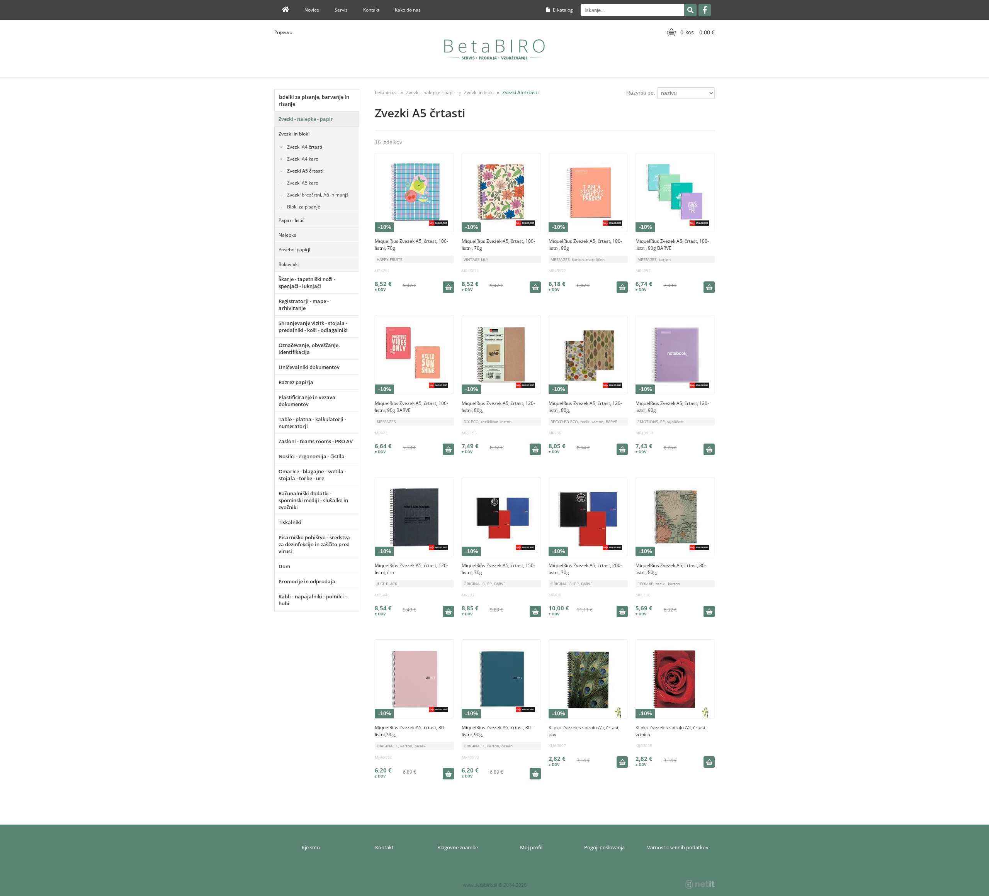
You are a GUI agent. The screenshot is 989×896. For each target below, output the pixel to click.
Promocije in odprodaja (307, 581)
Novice (311, 10)
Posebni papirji (294, 249)
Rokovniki (289, 264)
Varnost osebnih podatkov (678, 847)
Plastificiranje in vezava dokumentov (307, 401)
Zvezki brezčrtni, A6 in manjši (318, 194)
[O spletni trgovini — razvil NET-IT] (700, 884)
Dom (284, 566)
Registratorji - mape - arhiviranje (304, 305)
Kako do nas (408, 10)
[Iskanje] (690, 10)
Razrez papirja (296, 382)
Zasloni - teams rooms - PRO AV (316, 441)
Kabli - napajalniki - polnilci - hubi (313, 600)
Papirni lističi (292, 220)
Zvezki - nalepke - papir (306, 118)
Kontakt (371, 10)
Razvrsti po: (640, 93)
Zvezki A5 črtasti (305, 171)
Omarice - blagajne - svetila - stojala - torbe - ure (312, 475)
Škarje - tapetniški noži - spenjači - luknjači (307, 283)
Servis (341, 10)
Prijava (283, 32)
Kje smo (311, 847)
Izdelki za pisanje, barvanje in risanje (314, 100)
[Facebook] (704, 10)
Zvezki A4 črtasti (304, 147)
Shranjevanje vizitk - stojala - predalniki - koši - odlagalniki (313, 327)
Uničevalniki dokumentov (309, 367)
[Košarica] (690, 32)
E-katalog (562, 10)
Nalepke (287, 235)
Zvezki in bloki (294, 133)
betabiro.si (386, 92)
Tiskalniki (290, 522)
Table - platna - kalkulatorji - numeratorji (312, 423)
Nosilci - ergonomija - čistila (312, 456)
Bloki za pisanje (303, 206)
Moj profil (531, 847)
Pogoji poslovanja (604, 847)
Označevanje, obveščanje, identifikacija (309, 349)
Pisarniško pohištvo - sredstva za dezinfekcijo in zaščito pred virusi (314, 544)
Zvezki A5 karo (302, 183)
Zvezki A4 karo (302, 159)
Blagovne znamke (457, 847)
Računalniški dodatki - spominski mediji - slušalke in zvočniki (313, 500)
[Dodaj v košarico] (448, 287)
